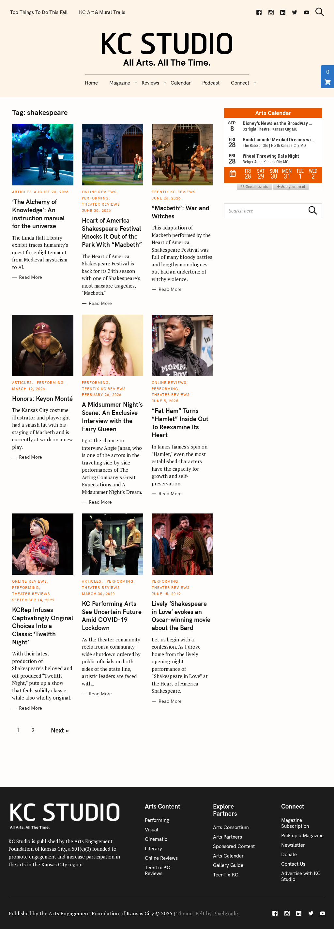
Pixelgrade (225, 913)
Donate (289, 854)
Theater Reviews (101, 204)
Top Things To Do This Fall (39, 12)
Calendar (181, 83)
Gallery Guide (228, 865)
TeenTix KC (225, 875)
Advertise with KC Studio (301, 876)
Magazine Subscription (295, 823)
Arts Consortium (231, 827)
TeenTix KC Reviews (174, 192)
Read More (30, 277)
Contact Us (293, 864)
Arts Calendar (228, 856)
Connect (240, 83)
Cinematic (156, 839)
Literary (153, 848)
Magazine (119, 83)
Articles (22, 192)
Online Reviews (99, 192)
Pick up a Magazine (302, 835)
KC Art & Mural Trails (102, 12)
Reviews (150, 83)
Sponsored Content (234, 846)
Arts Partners (227, 837)
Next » (60, 730)
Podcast (211, 83)
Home (91, 83)
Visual (151, 830)
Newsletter (293, 845)
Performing (95, 198)
